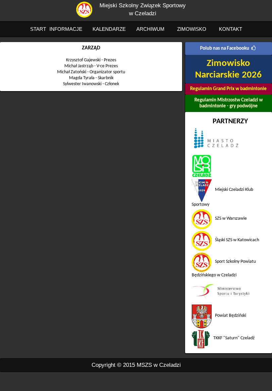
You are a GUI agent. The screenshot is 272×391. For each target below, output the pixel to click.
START (38, 29)
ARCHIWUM (150, 29)
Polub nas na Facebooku (224, 48)
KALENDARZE (109, 29)
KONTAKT (230, 29)
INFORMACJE (65, 29)
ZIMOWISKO (191, 29)
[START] (84, 16)
